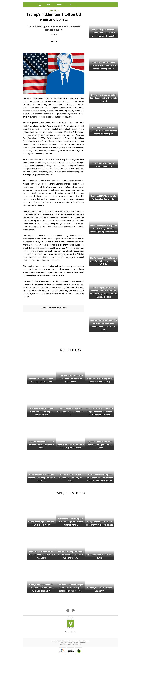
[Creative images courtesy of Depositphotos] (70, 634)
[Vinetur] (70, 626)
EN (71, 4)
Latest (48, 4)
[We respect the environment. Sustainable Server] (78, 650)
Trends (59, 4)
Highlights (54, 10)
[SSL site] (62, 650)
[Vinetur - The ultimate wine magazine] (30, 4)
